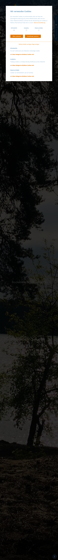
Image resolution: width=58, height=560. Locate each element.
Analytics (26, 28)
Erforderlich (14, 28)
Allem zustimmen (17, 36)
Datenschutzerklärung (39, 23)
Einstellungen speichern (33, 36)
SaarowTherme (56, 32)
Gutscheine (56, 19)
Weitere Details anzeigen (25, 44)
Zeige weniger (35, 44)
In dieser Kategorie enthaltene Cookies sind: (22, 54)
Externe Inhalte (39, 28)
